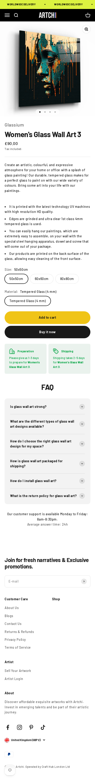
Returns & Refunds (19, 632)
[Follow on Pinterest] (31, 727)
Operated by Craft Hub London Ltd (47, 766)
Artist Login (14, 679)
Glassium (14, 124)
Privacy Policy (15, 640)
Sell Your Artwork (18, 671)
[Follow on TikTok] (43, 727)
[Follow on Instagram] (19, 727)
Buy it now (47, 332)
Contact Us (13, 624)
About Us (12, 608)
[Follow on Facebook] (8, 727)
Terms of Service (18, 647)
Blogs (9, 616)
